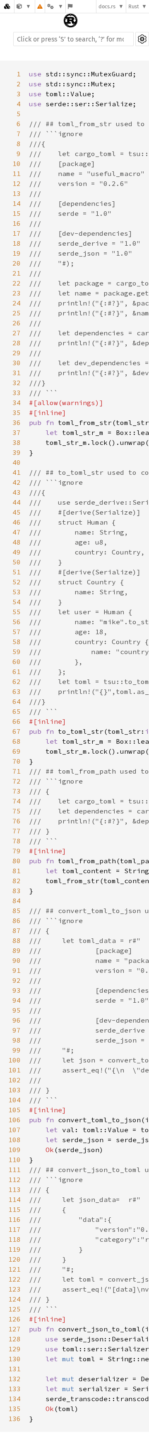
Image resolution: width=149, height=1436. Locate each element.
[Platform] (55, 6)
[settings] (142, 39)
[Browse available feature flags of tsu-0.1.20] (70, 6)
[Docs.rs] (7, 6)
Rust (133, 6)
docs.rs (107, 6)
